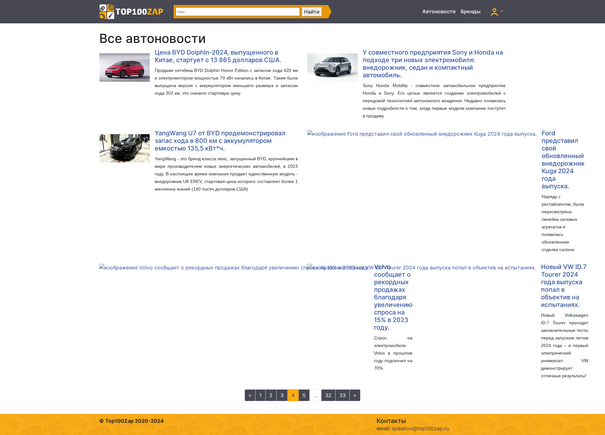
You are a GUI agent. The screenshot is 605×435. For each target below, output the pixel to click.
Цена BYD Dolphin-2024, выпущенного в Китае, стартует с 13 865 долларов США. (218, 56)
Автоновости (439, 11)
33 (342, 395)
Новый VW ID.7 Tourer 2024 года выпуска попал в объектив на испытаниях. (564, 286)
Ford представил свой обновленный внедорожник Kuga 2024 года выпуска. (563, 159)
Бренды (471, 11)
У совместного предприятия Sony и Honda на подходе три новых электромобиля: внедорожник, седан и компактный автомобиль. (433, 64)
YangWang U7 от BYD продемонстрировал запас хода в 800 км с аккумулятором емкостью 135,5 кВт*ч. (220, 140)
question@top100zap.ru (420, 428)
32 (328, 395)
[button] (497, 11)
